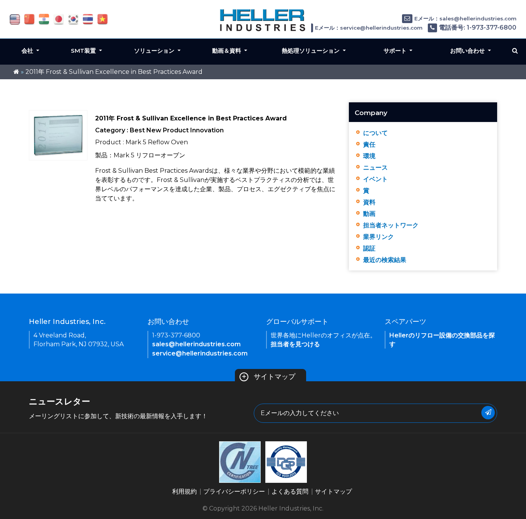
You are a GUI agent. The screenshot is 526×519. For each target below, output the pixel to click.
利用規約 (184, 491)
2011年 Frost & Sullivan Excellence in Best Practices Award (114, 71)
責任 (369, 144)
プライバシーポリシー (234, 491)
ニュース (375, 167)
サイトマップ (268, 376)
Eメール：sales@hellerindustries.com (465, 18)
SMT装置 (84, 50)
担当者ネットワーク (391, 225)
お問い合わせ (468, 50)
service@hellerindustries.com (200, 353)
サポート (396, 50)
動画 (369, 213)
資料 (369, 202)
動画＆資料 (227, 50)
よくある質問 (289, 491)
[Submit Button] (488, 412)
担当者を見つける (295, 344)
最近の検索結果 (384, 260)
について (375, 133)
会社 (28, 50)
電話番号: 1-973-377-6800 (477, 27)
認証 (369, 248)
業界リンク (378, 236)
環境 (369, 156)
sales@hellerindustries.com (196, 344)
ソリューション (155, 50)
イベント (375, 179)
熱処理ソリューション (311, 50)
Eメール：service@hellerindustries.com (368, 28)
